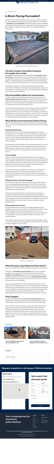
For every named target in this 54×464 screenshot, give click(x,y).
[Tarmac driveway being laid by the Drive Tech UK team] (39, 333)
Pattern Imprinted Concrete (13, 431)
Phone (43, 389)
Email (32, 389)
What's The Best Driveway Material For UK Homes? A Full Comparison (38, 341)
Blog (28, 435)
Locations (31, 435)
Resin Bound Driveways (38, 431)
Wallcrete (21, 431)
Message (33, 395)
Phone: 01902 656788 (8, 379)
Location (43, 383)
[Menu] (50, 2)
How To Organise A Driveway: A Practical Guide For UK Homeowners (15, 341)
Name (32, 383)
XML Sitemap (23, 435)
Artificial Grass (29, 432)
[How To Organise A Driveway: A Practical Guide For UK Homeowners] (15, 333)
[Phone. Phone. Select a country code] (43, 391)
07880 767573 (44, 422)
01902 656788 (44, 420)
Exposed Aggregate (28, 431)
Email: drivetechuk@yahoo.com (11, 382)
